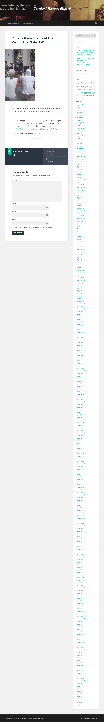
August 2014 (80, 466)
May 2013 (79, 505)
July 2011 (79, 562)
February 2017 (80, 389)
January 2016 (80, 422)
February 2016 (80, 420)
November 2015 (81, 428)
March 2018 (80, 355)
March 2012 (80, 541)
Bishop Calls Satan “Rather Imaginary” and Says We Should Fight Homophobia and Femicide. (86, 93)
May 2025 (79, 143)
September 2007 (81, 681)
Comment (15, 180)
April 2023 (79, 200)
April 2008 (79, 663)
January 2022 (80, 239)
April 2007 (79, 694)
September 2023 (81, 187)
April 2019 (79, 322)
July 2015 (79, 438)
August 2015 (80, 435)
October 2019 (80, 306)
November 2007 (81, 676)
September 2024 (81, 156)
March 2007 (80, 696)
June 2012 (79, 533)
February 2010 (80, 606)
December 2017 (81, 363)
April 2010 (79, 601)
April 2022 (79, 231)
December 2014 (81, 456)
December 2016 (81, 394)
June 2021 (79, 257)
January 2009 (80, 639)
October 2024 (80, 154)
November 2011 (81, 552)
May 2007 (79, 691)
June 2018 (79, 347)
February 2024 (80, 174)
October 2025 (80, 130)
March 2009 (80, 634)
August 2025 (80, 136)
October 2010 (80, 585)
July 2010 (79, 593)
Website (14, 219)
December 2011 (81, 549)
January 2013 (80, 515)
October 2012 (80, 523)
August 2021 (80, 252)
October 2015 (80, 430)
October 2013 (80, 492)
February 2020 (80, 298)
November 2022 (81, 213)
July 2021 (79, 254)
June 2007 (79, 688)
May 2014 (79, 474)
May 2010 (79, 598)
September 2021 (81, 249)
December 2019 (81, 303)
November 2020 (81, 275)
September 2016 (81, 402)
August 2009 (80, 621)
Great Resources (13, 23)
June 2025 (79, 141)
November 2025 (81, 128)
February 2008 (80, 668)
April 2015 (79, 446)
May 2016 (79, 412)
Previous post (51, 159)
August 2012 (80, 528)
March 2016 (80, 417)
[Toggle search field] (96, 23)
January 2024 (80, 177)
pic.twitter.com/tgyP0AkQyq (47, 129)
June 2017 (79, 378)
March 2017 (80, 386)
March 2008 (80, 665)
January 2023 (80, 208)
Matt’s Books (28, 23)
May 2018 (79, 350)
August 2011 (80, 559)
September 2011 (81, 557)
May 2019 (79, 319)
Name (14, 203)
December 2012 (81, 518)
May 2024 (79, 167)
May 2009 (79, 629)
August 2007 (80, 683)
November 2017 (81, 366)
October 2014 (80, 461)
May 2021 (79, 260)
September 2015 (81, 433)
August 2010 (80, 590)
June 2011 (79, 564)
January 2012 (80, 546)
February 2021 (80, 267)
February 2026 (80, 120)
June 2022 (79, 226)
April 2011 (79, 570)
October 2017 (80, 368)
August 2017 (80, 373)
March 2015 (80, 448)
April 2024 (79, 169)
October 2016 (80, 399)
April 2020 (79, 293)
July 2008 (79, 655)
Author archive (14, 155)
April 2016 (79, 415)
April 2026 (79, 115)
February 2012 (80, 544)
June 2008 (79, 657)
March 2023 (80, 203)
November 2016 (81, 396)
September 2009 (81, 619)
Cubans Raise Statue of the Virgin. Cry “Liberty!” (32, 40)
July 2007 (79, 686)
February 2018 (80, 358)
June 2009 (79, 626)
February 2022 (80, 236)
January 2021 (80, 270)
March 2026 (80, 118)
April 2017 (79, 384)
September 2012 (81, 526)
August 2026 (80, 105)
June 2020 (79, 288)
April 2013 (79, 508)
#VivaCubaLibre (22, 129)
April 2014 (79, 477)
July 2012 (79, 531)
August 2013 (80, 497)
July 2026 (79, 107)
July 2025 (79, 138)
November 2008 (81, 645)
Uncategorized (51, 154)
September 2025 (81, 133)
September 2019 (81, 309)
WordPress (40, 718)
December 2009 (81, 611)
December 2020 (81, 273)
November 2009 (81, 614)
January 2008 (80, 670)
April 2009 (79, 632)
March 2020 (80, 296)
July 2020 (79, 285)
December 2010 (81, 580)
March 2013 (80, 510)
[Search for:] (85, 36)
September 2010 (81, 588)
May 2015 (79, 443)
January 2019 (80, 329)
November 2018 (81, 335)
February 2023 (80, 205)
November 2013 (81, 489)
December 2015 (81, 425)
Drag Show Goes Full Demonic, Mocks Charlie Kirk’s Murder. (85, 63)
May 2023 (79, 198)
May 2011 (79, 567)
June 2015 (79, 440)
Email (14, 211)
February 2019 (80, 327)
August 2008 (80, 652)
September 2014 (81, 464)
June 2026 (79, 110)
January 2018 (80, 360)
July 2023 (79, 192)
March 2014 (80, 479)
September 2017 (81, 371)
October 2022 (80, 216)
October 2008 (80, 647)
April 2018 (79, 353)
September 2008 (81, 650)
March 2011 (80, 572)
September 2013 (81, 495)
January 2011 (80, 577)
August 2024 (80, 159)
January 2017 (80, 391)
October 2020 (80, 278)
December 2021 (81, 242)
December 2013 (81, 487)
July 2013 (79, 500)
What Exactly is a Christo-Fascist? (86, 83)
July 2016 (79, 407)
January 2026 (80, 123)
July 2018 (79, 345)
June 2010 (79, 595)
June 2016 (79, 409)
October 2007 (80, 678)
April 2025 (79, 146)
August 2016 (80, 404)
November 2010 (81, 582)
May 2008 (79, 660)
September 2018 (81, 340)
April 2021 (79, 262)
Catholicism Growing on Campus (85, 50)
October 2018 (80, 337)
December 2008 (81, 642)
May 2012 (79, 536)
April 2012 (79, 539)
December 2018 (81, 332)
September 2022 (81, 218)
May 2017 (79, 381)
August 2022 (80, 221)
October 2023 (80, 185)
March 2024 (80, 172)
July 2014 (79, 469)
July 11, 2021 (38, 134)
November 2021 (81, 244)
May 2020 (79, 291)
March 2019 (80, 324)
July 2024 (79, 161)
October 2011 (80, 554)
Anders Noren (90, 718)
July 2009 (79, 624)
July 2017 (79, 376)
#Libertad (32, 129)
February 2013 (80, 513)
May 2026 (79, 112)
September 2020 (81, 280)
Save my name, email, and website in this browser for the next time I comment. (33, 227)
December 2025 (81, 125)
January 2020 (80, 301)
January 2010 (80, 608)
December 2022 (81, 211)
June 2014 (79, 471)
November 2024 (81, 151)
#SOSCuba (51, 126)
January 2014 (80, 484)
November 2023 (81, 182)
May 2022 (79, 229)
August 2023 (80, 190)
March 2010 (80, 603)
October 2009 (80, 616)
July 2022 (79, 223)
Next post (50, 161)
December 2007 (81, 673)
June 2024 (79, 164)
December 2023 (81, 180)
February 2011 (80, 575)
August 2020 (80, 283)
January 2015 (80, 453)
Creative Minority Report (52, 8)
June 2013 (79, 502)
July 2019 (79, 314)
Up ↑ (97, 718)
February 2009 (80, 637)
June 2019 (79, 316)
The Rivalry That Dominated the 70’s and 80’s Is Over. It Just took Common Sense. (86, 54)
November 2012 (81, 521)
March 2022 (80, 234)
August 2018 (80, 342)
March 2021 (80, 265)
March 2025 (80, 149)
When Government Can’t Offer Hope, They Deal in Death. (86, 59)
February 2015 (80, 451)
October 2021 (80, 247)
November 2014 (81, 459)
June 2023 (79, 195)
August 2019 (80, 311)
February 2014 (80, 482)
